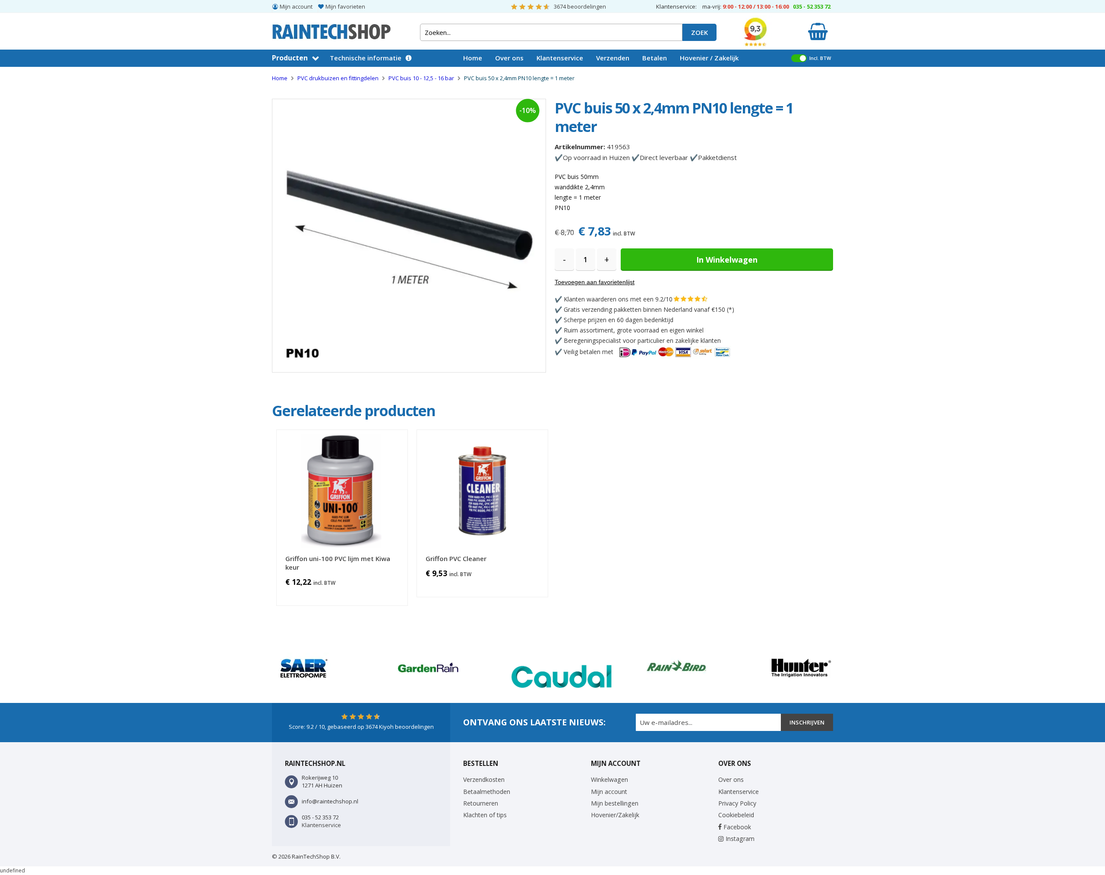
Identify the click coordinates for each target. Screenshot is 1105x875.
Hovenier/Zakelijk (615, 815)
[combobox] (551, 32)
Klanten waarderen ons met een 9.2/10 (618, 299)
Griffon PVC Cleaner (456, 558)
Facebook (736, 827)
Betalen (654, 57)
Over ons (509, 57)
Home (472, 57)
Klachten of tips (485, 815)
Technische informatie (365, 57)
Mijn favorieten (345, 6)
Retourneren (480, 803)
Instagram (739, 838)
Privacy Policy (737, 803)
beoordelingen (580, 6)
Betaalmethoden (486, 791)
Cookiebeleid (736, 815)
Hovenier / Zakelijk (709, 57)
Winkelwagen (609, 779)
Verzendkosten (484, 779)
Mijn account (296, 6)
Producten (290, 58)
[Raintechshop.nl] (331, 28)
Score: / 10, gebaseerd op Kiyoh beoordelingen (361, 727)
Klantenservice (560, 57)
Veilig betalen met (589, 352)
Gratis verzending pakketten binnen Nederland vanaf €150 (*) (649, 309)
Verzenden (612, 57)
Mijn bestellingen (614, 803)
